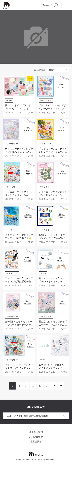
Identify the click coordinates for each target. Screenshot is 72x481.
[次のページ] (54, 386)
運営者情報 (36, 441)
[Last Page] (61, 386)
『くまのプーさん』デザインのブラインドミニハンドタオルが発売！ (53, 151)
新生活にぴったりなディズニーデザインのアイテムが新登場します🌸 (53, 324)
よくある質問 (36, 432)
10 (40, 385)
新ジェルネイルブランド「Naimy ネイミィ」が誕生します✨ (52, 281)
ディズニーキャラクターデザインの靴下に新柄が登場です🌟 (19, 281)
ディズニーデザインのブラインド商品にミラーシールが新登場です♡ (53, 195)
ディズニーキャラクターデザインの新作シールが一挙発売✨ (19, 195)
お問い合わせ (36, 436)
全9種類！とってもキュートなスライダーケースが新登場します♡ (19, 324)
